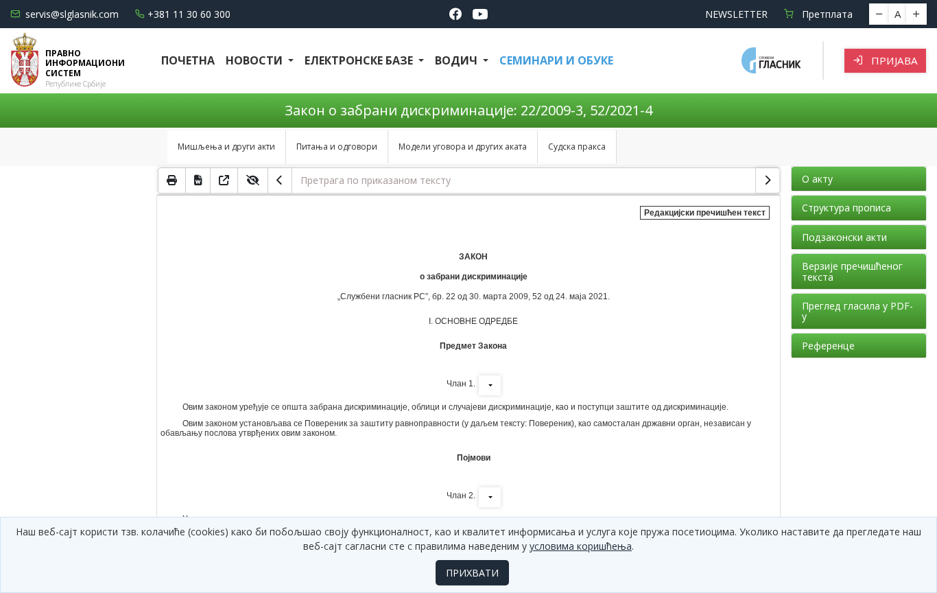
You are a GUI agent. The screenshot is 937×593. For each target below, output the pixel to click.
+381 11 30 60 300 (188, 14)
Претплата (826, 14)
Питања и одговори (336, 146)
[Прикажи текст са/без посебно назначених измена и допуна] (253, 180)
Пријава (893, 60)
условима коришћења (581, 546)
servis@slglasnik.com (72, 14)
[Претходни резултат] (280, 180)
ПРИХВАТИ (472, 572)
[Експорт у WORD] (198, 180)
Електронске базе (360, 60)
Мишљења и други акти (226, 146)
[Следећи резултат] (767, 180)
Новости (255, 60)
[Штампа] (172, 180)
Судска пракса (577, 146)
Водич (457, 60)
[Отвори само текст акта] (224, 180)
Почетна (188, 60)
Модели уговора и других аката (463, 146)
